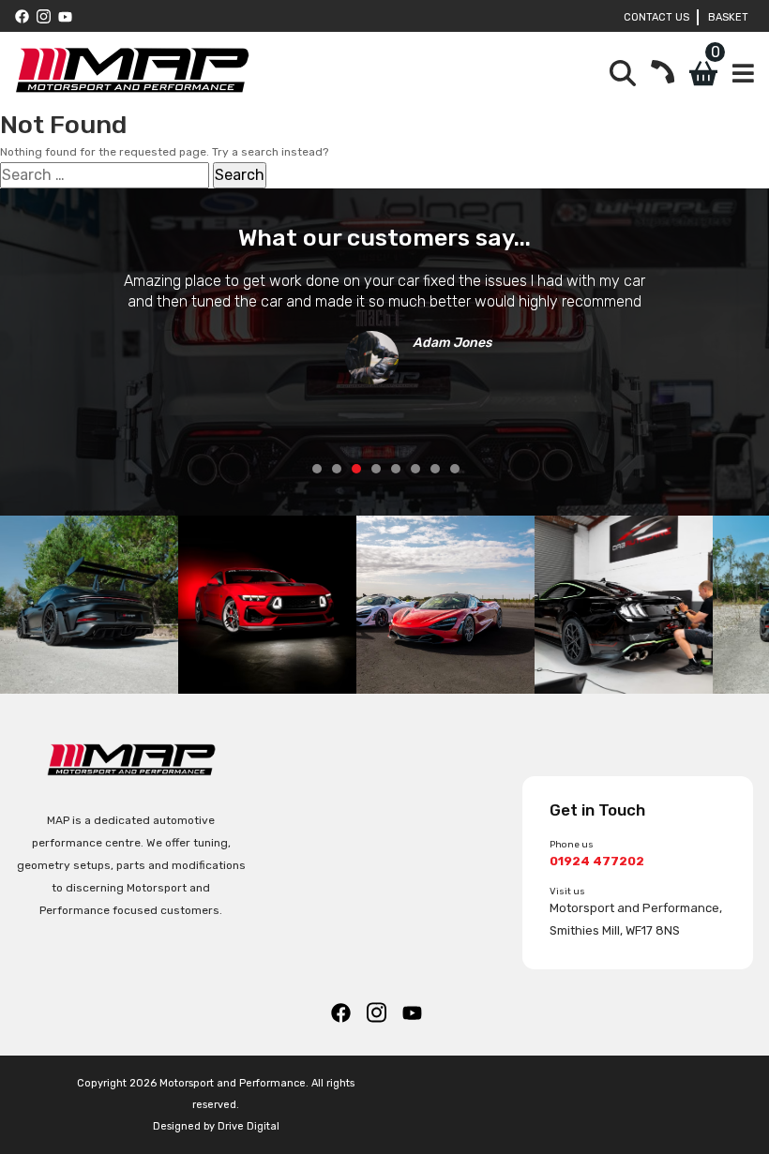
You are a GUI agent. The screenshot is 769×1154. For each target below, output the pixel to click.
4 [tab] (376, 468)
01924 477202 (597, 861)
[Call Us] (662, 73)
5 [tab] (395, 468)
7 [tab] (435, 468)
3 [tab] (356, 468)
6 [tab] (415, 468)
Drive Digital (248, 1126)
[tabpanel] (384, 321)
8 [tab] (455, 468)
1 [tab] (317, 468)
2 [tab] (336, 468)
